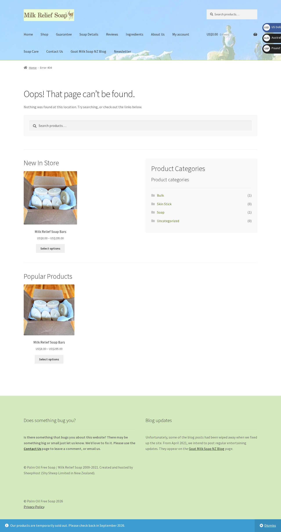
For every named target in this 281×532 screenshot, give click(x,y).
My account (180, 34)
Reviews (112, 34)
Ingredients (134, 34)
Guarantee (64, 34)
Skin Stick (164, 204)
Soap (160, 212)
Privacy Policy (34, 507)
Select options (50, 248)
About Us (158, 34)
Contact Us (54, 51)
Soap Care (31, 51)
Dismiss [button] (270, 525)
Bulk (160, 195)
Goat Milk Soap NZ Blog (88, 51)
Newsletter (122, 51)
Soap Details (88, 34)
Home (28, 34)
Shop (44, 34)
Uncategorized (168, 221)
